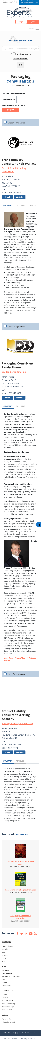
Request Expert (7, 1001)
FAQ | (21, 1032)
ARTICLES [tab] (32, 206)
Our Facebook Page (9, 1004)
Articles (4, 952)
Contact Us (30, 1032)
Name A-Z (8, 99)
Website (20, 197)
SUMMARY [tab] (7, 206)
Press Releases (7, 973)
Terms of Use (6, 1019)
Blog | (15, 1032)
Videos (4, 958)
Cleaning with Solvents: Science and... (20, 862)
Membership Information (11, 976)
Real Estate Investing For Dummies (20, 890)
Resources (5, 955)
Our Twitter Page (8, 1007)
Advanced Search (20, 59)
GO (20, 65)
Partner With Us (7, 1010)
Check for (16, 123)
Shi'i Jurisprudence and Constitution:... (20, 916)
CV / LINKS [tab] (20, 206)
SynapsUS (10, 110)
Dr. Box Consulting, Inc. (14, 371)
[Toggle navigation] (37, 28)
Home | (7, 1032)
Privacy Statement (8, 1022)
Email (7, 197)
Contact (4, 995)
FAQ (3, 979)
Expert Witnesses (8, 946)
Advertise (5, 998)
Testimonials (6, 985)
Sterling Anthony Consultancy (17, 723)
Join (33, 22)
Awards (4, 982)
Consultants (6, 949)
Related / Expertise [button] (19, 85)
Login (21, 22)
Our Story (5, 970)
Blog (3, 961)
